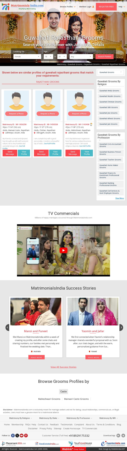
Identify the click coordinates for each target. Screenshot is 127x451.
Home (7, 424)
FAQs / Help (30, 424)
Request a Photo (16, 113)
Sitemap (57, 428)
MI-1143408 (84, 124)
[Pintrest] (26, 435)
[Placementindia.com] (14, 443)
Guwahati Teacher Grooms (110, 159)
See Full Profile (49, 143)
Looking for (18, 51)
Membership (17, 424)
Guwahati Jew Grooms (108, 113)
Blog (119, 424)
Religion (73, 51)
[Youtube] (21, 435)
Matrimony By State (48, 418)
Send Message (10, 153)
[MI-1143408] (79, 105)
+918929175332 (79, 435)
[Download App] (118, 435)
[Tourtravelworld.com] (80, 443)
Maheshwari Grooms (49, 399)
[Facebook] (13, 435)
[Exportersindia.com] (113, 443)
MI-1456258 (21, 124)
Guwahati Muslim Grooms (109, 96)
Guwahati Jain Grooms (108, 124)
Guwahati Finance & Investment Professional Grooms (109, 175)
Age (45, 51)
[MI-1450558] (47, 105)
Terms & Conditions (105, 424)
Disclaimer (33, 428)
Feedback (54, 424)
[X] (17, 435)
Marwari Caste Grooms (76, 399)
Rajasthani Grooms (47, 81)
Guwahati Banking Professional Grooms (108, 184)
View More (119, 198)
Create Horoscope (71, 428)
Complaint (79, 424)
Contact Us (43, 424)
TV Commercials (89, 428)
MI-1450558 (52, 124)
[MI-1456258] (16, 105)
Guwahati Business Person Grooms (110, 153)
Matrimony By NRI (107, 418)
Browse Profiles (66, 6)
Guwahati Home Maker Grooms (108, 166)
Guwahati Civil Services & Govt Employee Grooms (109, 192)
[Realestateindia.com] (47, 443)
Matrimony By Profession (78, 418)
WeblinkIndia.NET (118, 449)
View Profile (24, 153)
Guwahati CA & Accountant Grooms (110, 145)
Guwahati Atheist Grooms (109, 118)
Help (121, 6)
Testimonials (67, 424)
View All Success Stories (63, 367)
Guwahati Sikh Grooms (108, 107)
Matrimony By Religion (19, 418)
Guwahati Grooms (107, 72)
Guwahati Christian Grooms (110, 102)
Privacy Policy (46, 428)
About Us (90, 424)
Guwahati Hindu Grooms (109, 90)
